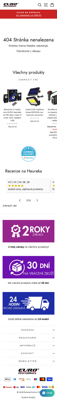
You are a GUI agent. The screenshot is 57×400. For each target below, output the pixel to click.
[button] (47, 393)
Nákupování (28, 338)
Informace (28, 345)
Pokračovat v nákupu (28, 51)
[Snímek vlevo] (19, 200)
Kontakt (27, 353)
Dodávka (27, 330)
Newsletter (28, 361)
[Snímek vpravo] (37, 200)
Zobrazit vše (28, 80)
